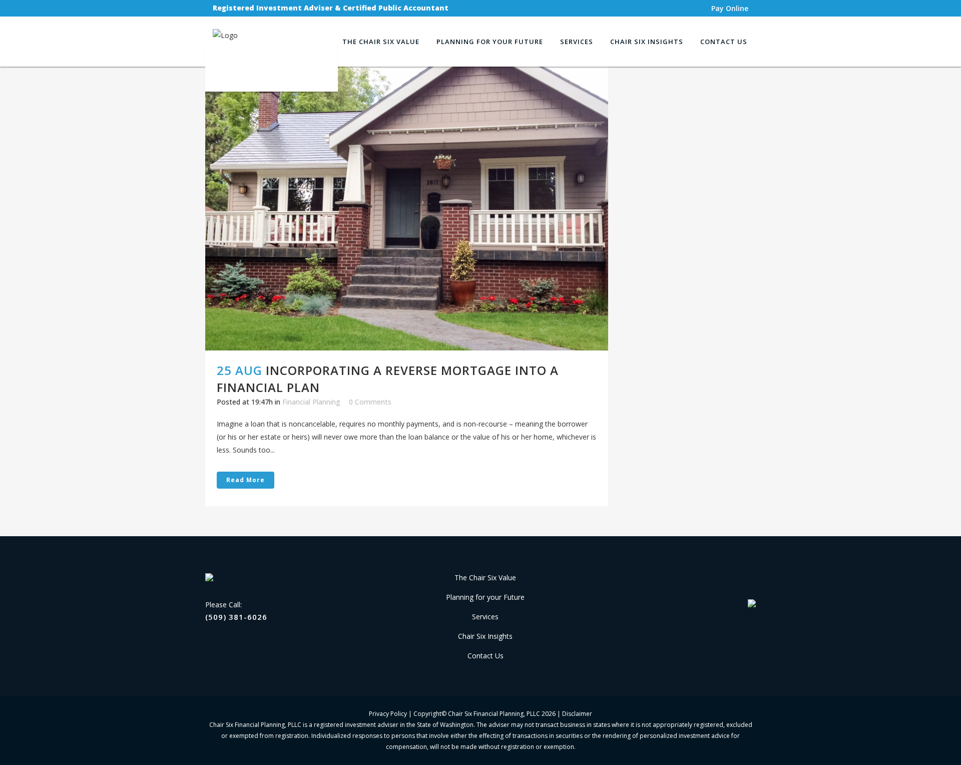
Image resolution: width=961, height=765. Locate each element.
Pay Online (729, 8)
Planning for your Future (485, 597)
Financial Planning (311, 402)
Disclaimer (577, 713)
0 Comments (370, 402)
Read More (245, 480)
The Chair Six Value (485, 577)
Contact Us (485, 655)
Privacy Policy (388, 713)
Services (485, 616)
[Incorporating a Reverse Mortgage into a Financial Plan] (406, 208)
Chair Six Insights (485, 636)
